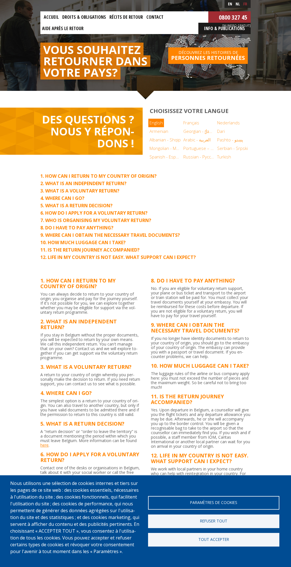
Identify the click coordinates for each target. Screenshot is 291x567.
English (156, 122)
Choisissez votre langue (189, 111)
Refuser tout (213, 521)
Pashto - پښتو (230, 140)
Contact (154, 17)
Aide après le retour (63, 28)
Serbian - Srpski (232, 148)
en (230, 4)
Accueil (51, 17)
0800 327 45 (233, 17)
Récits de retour (126, 17)
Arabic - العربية (197, 140)
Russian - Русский (199, 157)
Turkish (224, 157)
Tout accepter (213, 539)
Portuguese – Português (199, 148)
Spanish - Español (165, 157)
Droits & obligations (84, 17)
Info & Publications (224, 28)
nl (238, 4)
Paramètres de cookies (213, 502)
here (44, 445)
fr (245, 4)
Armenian (158, 131)
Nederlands (228, 122)
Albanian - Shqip (165, 140)
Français (191, 122)
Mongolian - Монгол (165, 148)
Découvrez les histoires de (208, 56)
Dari (221, 131)
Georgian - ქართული (199, 131)
